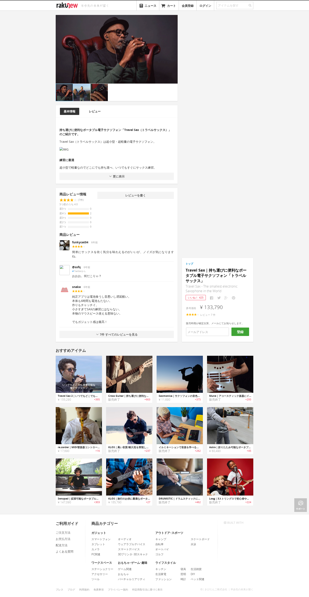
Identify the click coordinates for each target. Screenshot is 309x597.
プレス (59, 589)
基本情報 (69, 111)
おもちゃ (123, 574)
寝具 (183, 569)
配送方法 (61, 545)
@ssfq (76, 267)
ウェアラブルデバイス (131, 544)
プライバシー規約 (118, 589)
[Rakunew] (68, 5)
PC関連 (95, 554)
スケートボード (200, 539)
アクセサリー (99, 574)
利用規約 (84, 589)
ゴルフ (159, 554)
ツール (95, 579)
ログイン (205, 6)
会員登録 (188, 6)
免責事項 (99, 589)
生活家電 (160, 574)
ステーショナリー (102, 569)
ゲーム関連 (125, 569)
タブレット (98, 544)
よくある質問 (64, 551)
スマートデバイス (129, 549)
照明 (183, 574)
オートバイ (162, 549)
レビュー (95, 111)
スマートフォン (101, 539)
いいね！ (195, 297)
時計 (183, 579)
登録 (240, 331)
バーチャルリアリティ (131, 579)
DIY (193, 574)
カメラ (95, 549)
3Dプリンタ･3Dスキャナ (133, 554)
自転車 (159, 544)
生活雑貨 (196, 569)
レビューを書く (135, 195)
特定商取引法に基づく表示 (147, 589)
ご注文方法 (63, 532)
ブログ (71, 589)
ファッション (163, 579)
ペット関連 (197, 579)
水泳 (193, 544)
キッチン (160, 569)
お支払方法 (63, 539)
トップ (189, 263)
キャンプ (160, 539)
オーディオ (125, 539)
